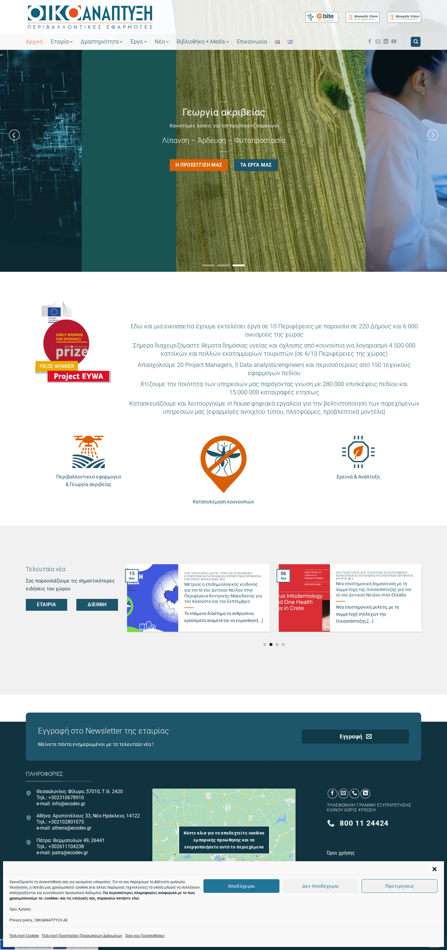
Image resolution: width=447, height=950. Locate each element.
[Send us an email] (378, 41)
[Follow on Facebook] (369, 41)
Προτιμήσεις (399, 886)
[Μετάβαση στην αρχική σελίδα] (90, 17)
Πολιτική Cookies (24, 936)
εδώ (135, 898)
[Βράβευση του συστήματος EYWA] (72, 342)
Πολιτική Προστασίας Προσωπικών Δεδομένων (82, 936)
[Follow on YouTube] (393, 41)
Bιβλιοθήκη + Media (201, 42)
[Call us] (354, 794)
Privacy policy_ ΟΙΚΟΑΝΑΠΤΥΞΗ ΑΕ (38, 920)
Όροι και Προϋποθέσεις (145, 936)
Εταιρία (60, 42)
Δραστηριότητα (100, 42)
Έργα (136, 42)
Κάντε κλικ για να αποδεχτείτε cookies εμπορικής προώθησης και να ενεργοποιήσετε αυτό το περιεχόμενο (224, 840)
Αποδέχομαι (241, 886)
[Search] (416, 42)
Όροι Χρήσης (20, 909)
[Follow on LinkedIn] (385, 41)
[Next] (432, 135)
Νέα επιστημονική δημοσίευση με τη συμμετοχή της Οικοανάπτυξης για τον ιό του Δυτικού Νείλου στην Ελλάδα (373, 589)
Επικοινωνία (252, 42)
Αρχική (34, 42)
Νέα (160, 42)
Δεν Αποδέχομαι (320, 886)
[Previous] (14, 135)
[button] (434, 869)
